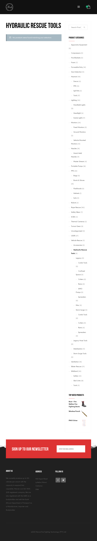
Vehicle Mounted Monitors (78, 142)
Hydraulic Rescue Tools (79, 251)
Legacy (78, 258)
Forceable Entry (77, 67)
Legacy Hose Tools (80, 340)
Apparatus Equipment (79, 45)
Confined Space (80, 273)
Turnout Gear (76, 226)
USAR (73, 236)
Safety (75, 376)
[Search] (84, 27)
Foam (73, 62)
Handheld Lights (79, 105)
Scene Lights (77, 118)
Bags (75, 176)
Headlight (77, 113)
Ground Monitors (79, 132)
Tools (75, 95)
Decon (75, 81)
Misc (77, 305)
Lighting (74, 100)
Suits (75, 198)
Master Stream (78, 161)
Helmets (76, 193)
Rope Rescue (76, 207)
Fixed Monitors (78, 127)
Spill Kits (76, 91)
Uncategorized (76, 231)
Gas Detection (76, 72)
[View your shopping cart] (88, 7)
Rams (80, 284)
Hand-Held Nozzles (76, 155)
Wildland (74, 371)
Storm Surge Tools (79, 353)
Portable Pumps (77, 166)
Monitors (74, 122)
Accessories (77, 245)
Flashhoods (77, 188)
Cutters (80, 279)
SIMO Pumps (79, 290)
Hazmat (74, 77)
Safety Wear (75, 212)
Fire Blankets (75, 58)
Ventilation (75, 362)
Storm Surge (80, 310)
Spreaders (82, 297)
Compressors (75, 53)
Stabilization (77, 349)
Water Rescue (76, 366)
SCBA (73, 217)
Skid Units (76, 381)
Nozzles (74, 148)
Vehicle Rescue (76, 240)
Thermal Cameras (77, 221)
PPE (74, 86)
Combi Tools (82, 263)
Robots (73, 203)
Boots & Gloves (78, 180)
